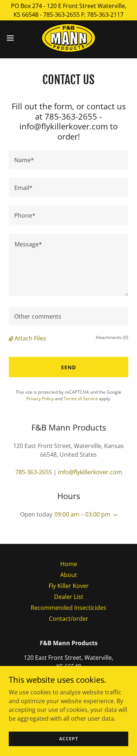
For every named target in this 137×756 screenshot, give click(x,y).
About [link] (68, 575)
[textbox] (68, 159)
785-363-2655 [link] (33, 472)
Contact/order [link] (68, 619)
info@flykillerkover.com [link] (90, 472)
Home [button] (68, 564)
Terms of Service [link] (81, 398)
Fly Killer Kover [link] (69, 586)
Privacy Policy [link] (40, 398)
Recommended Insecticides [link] (68, 608)
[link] (68, 37)
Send (68, 367)
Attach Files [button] (30, 338)
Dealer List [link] (68, 597)
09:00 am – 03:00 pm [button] (82, 514)
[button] (13, 38)
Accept (68, 739)
